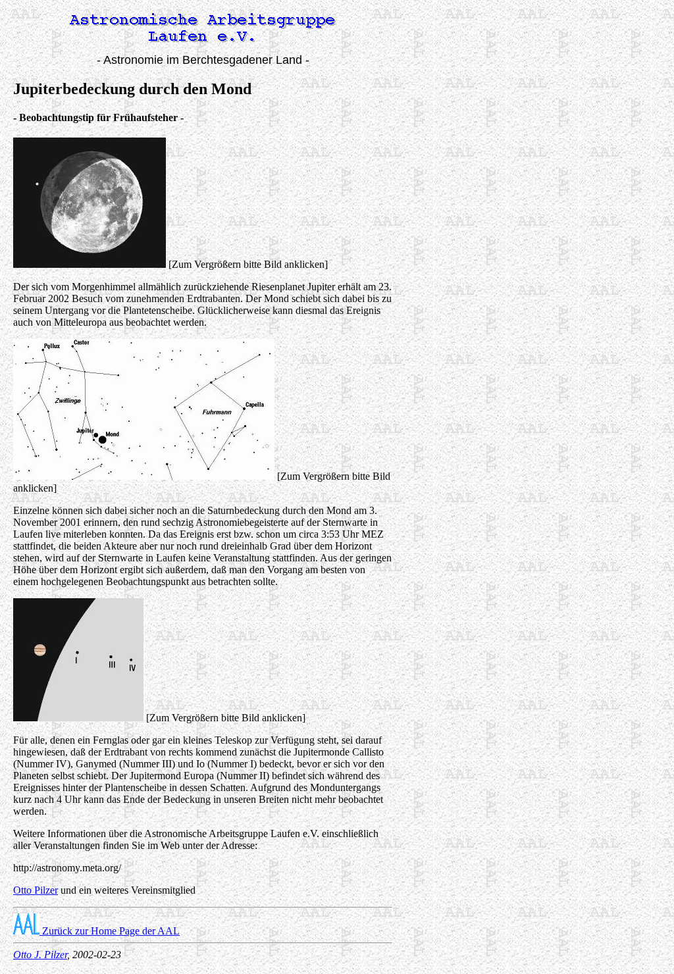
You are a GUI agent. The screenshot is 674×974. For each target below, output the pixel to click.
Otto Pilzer (35, 890)
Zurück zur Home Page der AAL (109, 930)
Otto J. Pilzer (40, 954)
